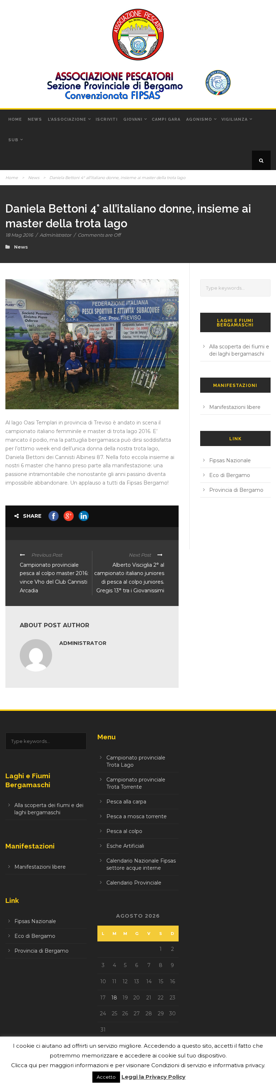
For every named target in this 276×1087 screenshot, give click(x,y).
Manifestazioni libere (235, 407)
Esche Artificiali (125, 846)
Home (15, 119)
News (35, 119)
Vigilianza (234, 119)
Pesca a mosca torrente (136, 816)
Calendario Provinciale (133, 882)
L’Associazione (67, 119)
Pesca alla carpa (126, 801)
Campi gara (166, 119)
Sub (13, 140)
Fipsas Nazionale (230, 460)
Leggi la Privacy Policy (153, 1076)
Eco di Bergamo (229, 475)
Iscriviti (107, 119)
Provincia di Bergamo (236, 490)
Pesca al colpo (124, 831)
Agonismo (199, 119)
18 (114, 997)
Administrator (55, 235)
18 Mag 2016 (19, 235)
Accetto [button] (106, 1077)
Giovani (132, 119)
